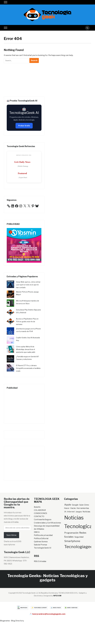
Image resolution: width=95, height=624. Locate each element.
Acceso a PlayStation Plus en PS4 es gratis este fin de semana (27, 321)
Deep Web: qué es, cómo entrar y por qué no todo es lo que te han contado (28, 284)
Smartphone (72, 541)
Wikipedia (23, 607)
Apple (67, 504)
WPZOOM (57, 596)
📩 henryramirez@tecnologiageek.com (47, 614)
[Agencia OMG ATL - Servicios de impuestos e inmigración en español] (24, 245)
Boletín (37, 507)
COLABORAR (40, 510)
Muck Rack (57, 607)
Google (75, 505)
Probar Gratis (24, 126)
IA (65, 511)
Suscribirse (11, 535)
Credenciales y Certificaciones (47, 523)
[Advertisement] (24, 79)
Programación (71, 532)
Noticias (86, 511)
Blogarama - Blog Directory (12, 621)
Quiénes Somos (41, 541)
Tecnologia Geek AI (42, 548)
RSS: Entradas (40, 561)
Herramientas (83, 508)
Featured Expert (40, 607)
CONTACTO (39, 516)
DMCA (37, 532)
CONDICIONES (40, 513)
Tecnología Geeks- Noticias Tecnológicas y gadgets (47, 577)
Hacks (73, 508)
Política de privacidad (43, 535)
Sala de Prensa (40, 545)
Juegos (79, 511)
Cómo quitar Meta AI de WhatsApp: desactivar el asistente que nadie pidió (25, 349)
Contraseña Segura (42, 519)
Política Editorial (41, 538)
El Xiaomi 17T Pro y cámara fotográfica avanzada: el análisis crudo (28, 368)
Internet (71, 511)
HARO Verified (72, 607)
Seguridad (78, 537)
